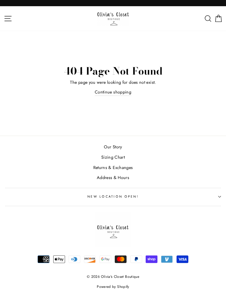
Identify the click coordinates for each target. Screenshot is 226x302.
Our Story (113, 147)
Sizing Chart (113, 157)
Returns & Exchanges (113, 167)
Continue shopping (113, 92)
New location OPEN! (113, 196)
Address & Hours (113, 177)
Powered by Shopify (113, 286)
